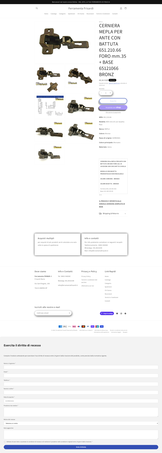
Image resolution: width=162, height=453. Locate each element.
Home (107, 276)
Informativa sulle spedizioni (101, 332)
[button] (37, 8)
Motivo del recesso (9, 419)
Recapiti (125, 332)
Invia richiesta (81, 447)
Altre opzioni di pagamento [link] (113, 112)
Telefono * (7, 380)
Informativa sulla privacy (101, 330)
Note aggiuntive (8, 428)
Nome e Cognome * (10, 363)
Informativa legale (116, 332)
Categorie (108, 283)
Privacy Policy (86, 276)
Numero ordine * (9, 388)
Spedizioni (108, 287)
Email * (6, 372)
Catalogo (108, 280)
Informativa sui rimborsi (85, 330)
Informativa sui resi (87, 286)
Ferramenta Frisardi (61, 330)
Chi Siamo (108, 290)
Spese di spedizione (114, 83)
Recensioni (108, 294)
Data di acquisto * (9, 397)
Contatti (107, 301)
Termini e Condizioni (111, 297)
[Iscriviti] (69, 313)
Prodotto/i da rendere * (11, 405)
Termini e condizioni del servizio (89, 281)
